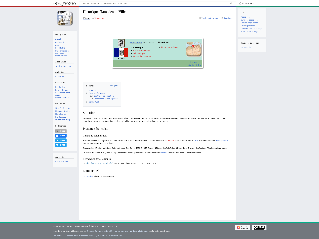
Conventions (57, 235)
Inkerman (164, 152)
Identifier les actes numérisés (99, 163)
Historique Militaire (169, 47)
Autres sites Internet (142, 56)
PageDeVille (246, 47)
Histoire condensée (141, 50)
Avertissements (115, 235)
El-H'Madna (88, 176)
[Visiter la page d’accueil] (64, 18)
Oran (196, 140)
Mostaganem (222, 140)
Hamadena (136, 42)
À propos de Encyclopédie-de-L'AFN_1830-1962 (86, 235)
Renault (171, 140)
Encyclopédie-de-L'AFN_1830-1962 (64, 3)
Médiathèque (139, 53)
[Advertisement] (157, 197)
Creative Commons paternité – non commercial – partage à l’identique (117, 231)
